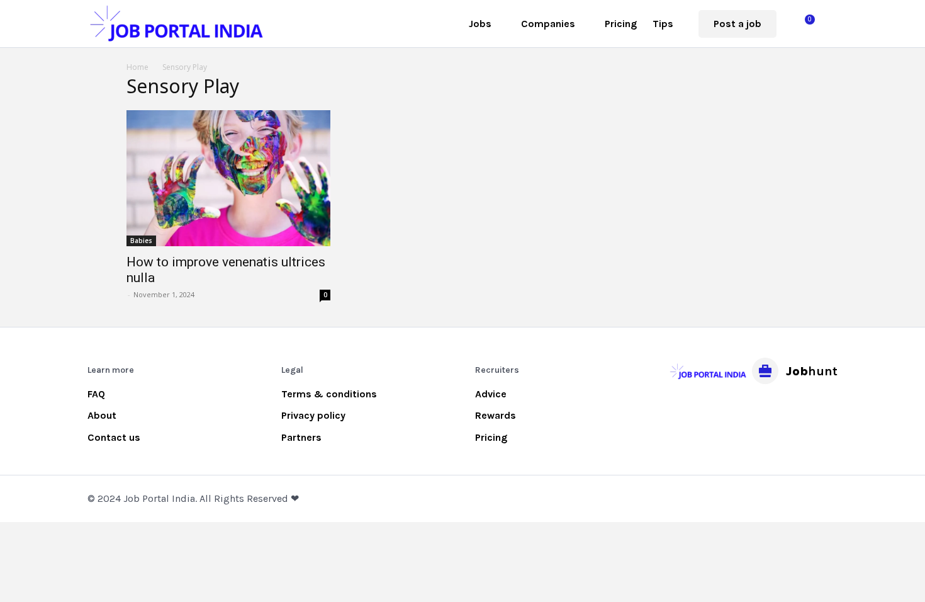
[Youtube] (792, 408)
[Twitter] (764, 408)
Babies (141, 240)
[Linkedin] (736, 408)
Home (137, 67)
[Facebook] (680, 408)
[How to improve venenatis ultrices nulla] (228, 178)
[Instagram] (708, 408)
